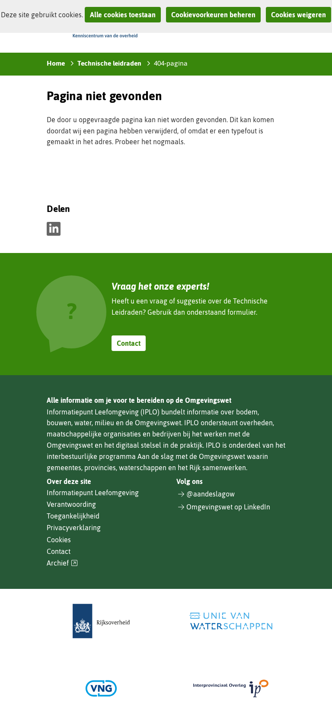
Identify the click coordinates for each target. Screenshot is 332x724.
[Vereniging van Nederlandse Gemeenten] (101, 688)
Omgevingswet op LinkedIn (228, 507)
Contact (128, 343)
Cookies (59, 540)
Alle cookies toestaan (123, 15)
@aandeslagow (210, 494)
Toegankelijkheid (73, 516)
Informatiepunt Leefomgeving (93, 492)
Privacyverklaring (74, 527)
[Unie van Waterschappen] (230, 621)
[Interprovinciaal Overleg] (230, 688)
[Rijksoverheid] (101, 621)
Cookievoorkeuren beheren (213, 15)
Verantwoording (71, 504)
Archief (62, 563)
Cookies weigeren (298, 15)
